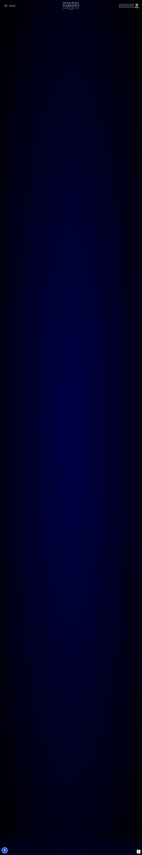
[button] (5, 850)
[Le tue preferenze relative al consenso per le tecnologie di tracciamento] (138, 851)
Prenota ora (126, 6)
